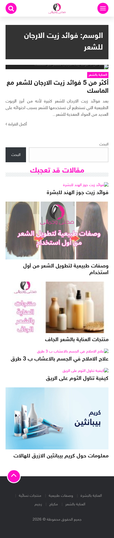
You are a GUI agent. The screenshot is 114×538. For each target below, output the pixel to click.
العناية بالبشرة (91, 495)
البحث (103, 144)
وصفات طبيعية (61, 495)
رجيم (38, 504)
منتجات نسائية (30, 495)
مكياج (53, 504)
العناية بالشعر (75, 504)
